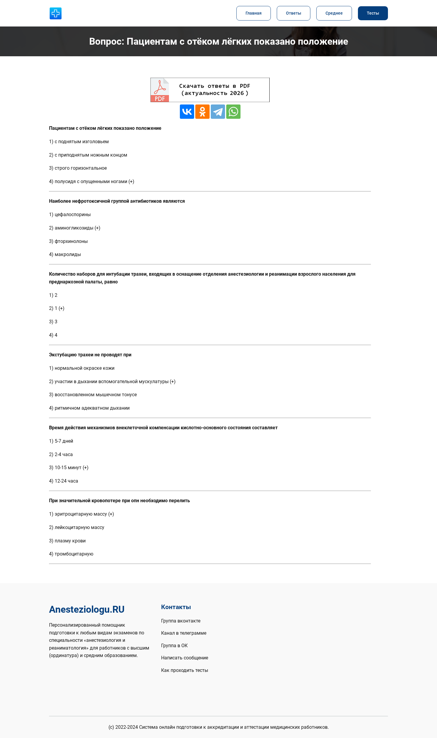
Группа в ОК (174, 645)
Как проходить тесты (184, 670)
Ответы (293, 13)
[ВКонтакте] (187, 111)
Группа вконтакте (180, 621)
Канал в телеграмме (183, 633)
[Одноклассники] (202, 111)
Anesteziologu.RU (87, 609)
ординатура (64, 655)
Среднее (334, 13)
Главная (254, 13)
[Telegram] (218, 111)
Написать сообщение (184, 658)
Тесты (373, 13)
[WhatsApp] (233, 111)
